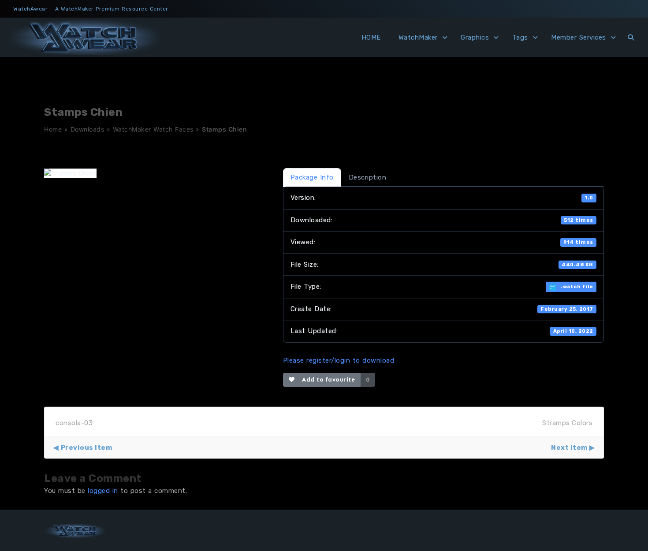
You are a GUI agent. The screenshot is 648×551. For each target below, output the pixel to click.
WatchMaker (418, 37)
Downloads (87, 129)
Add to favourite (326, 379)
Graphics (475, 37)
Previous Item (86, 448)
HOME (371, 37)
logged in (103, 491)
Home (53, 129)
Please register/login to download (339, 360)
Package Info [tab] (312, 177)
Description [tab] (368, 177)
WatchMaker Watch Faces (153, 129)
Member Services (578, 37)
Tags (520, 37)
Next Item (569, 448)
